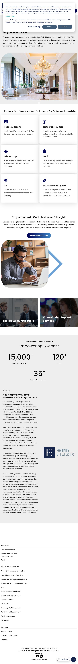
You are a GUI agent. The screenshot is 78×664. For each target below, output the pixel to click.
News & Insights (32, 651)
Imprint (44, 660)
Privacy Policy (10, 16)
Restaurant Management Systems (14, 579)
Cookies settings (34, 27)
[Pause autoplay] (39, 103)
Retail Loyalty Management (11, 608)
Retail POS (5, 604)
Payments (5, 620)
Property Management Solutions (13, 571)
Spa (2, 587)
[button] (73, 659)
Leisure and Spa (7, 556)
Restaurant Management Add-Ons (14, 583)
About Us (22, 651)
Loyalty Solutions (7, 600)
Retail (3, 560)
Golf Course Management (10, 591)
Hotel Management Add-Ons (12, 575)
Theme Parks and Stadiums (11, 595)
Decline (65, 27)
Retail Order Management (11, 612)
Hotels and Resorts (8, 550)
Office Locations (53, 651)
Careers (43, 651)
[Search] (75, 11)
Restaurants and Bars (9, 553)
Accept (49, 27)
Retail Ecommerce (8, 616)
